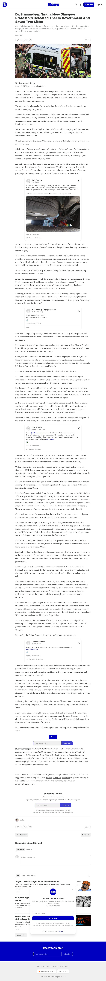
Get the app (63, 971)
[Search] (76, 4)
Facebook (66, 777)
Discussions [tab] (31, 876)
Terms (55, 966)
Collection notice (64, 966)
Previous (23, 835)
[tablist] (24, 850)
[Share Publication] (80, 4)
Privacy (48, 966)
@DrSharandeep (81, 761)
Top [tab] (18, 876)
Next (84, 835)
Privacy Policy (68, 925)
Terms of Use (63, 923)
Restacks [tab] (29, 850)
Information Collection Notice (52, 925)
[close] (73, 889)
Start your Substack (47, 971)
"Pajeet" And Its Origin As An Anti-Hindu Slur (37, 881)
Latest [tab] (23, 876)
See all (19, 935)
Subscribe (89, 5)
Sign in (99, 5)
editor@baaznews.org (26, 783)
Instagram (57, 777)
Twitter (49, 777)
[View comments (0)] (25, 40)
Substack (43, 977)
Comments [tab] (20, 850)
